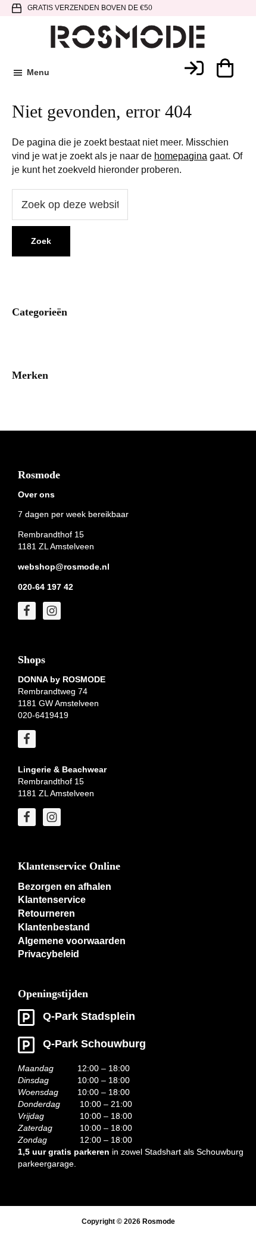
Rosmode (158, 1221)
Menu (38, 72)
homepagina (180, 156)
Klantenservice (52, 900)
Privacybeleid (48, 954)
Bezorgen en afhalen (64, 887)
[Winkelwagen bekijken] (224, 68)
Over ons (36, 494)
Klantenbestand (54, 927)
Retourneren (46, 913)
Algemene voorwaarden (72, 941)
